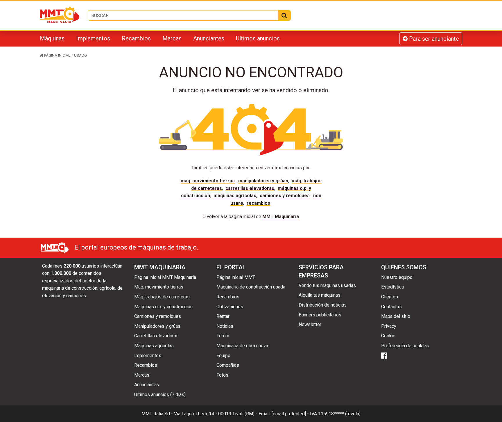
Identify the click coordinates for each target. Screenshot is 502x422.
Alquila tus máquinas (319, 295)
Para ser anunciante (433, 38)
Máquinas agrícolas (235, 195)
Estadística (392, 287)
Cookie (388, 336)
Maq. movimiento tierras (208, 181)
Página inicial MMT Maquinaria (165, 277)
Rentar (223, 316)
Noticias (224, 326)
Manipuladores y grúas (263, 181)
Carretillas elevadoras (249, 188)
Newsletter (310, 324)
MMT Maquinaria (280, 216)
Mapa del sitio (395, 316)
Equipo (223, 355)
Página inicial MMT (235, 277)
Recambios (136, 38)
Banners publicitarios (320, 315)
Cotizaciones (229, 306)
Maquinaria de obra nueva (242, 345)
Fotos (222, 375)
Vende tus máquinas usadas (327, 285)
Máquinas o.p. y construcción (163, 306)
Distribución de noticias (323, 305)
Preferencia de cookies (405, 345)
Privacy (388, 326)
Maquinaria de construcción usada (250, 287)
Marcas (172, 38)
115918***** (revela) (339, 413)
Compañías (227, 365)
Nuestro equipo (397, 277)
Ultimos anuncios (258, 38)
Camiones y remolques (285, 195)
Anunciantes (208, 38)
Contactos (391, 306)
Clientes (389, 297)
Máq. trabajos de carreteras (162, 297)
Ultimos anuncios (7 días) (160, 394)
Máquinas (52, 38)
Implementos (93, 38)
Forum (222, 336)
